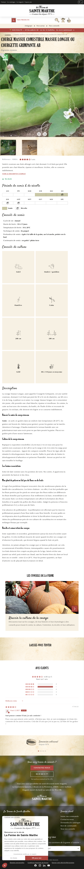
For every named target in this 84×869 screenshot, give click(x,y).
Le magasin (20, 2)
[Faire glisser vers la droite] (45, 134)
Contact (3, 2)
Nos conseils (54, 26)
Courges (8, 35)
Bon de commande (69, 826)
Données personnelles (17, 862)
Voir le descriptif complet (14, 174)
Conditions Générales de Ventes (38, 862)
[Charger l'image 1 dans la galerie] (8, 147)
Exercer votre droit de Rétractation (63, 862)
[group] (42, 743)
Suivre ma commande (70, 816)
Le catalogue (11, 2)
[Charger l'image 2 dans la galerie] (29, 147)
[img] (10, 707)
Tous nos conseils (68, 829)
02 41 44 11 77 (42, 774)
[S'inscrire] (78, 848)
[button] (20, 20)
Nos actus (41, 26)
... (1, 34)
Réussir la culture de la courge (28, 618)
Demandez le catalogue (70, 823)
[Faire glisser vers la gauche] (39, 134)
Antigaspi (28, 26)
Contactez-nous (42, 768)
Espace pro (28, 2)
